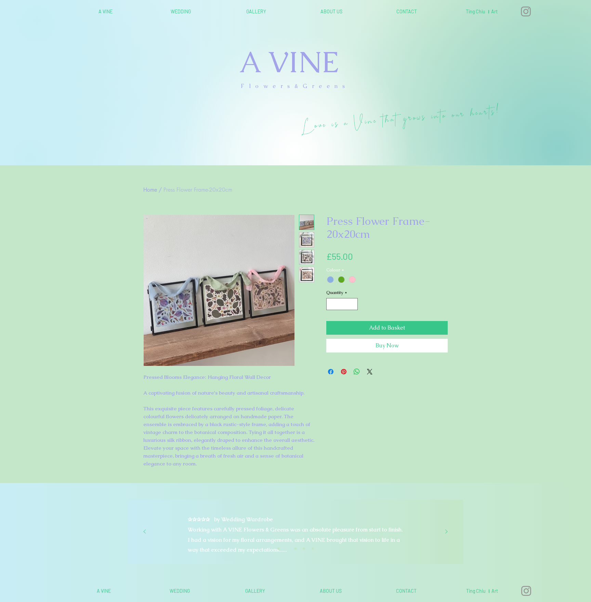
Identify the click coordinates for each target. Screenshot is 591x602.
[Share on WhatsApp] (357, 372)
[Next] (446, 532)
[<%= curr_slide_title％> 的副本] (304, 549)
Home (150, 189)
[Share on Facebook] (331, 372)
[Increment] (353, 304)
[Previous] (145, 532)
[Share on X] (370, 372)
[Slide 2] (287, 549)
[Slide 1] (278, 549)
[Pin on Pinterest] (344, 372)
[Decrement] (331, 304)
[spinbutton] (342, 304)
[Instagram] (526, 11)
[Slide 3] (295, 549)
